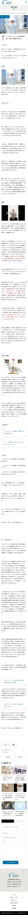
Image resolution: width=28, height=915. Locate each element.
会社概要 (14, 908)
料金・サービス (14, 897)
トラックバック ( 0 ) (20, 821)
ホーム (14, 894)
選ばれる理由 (14, 902)
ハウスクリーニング (5, 16)
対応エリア (14, 900)
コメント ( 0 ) (7, 821)
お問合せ (14, 905)
